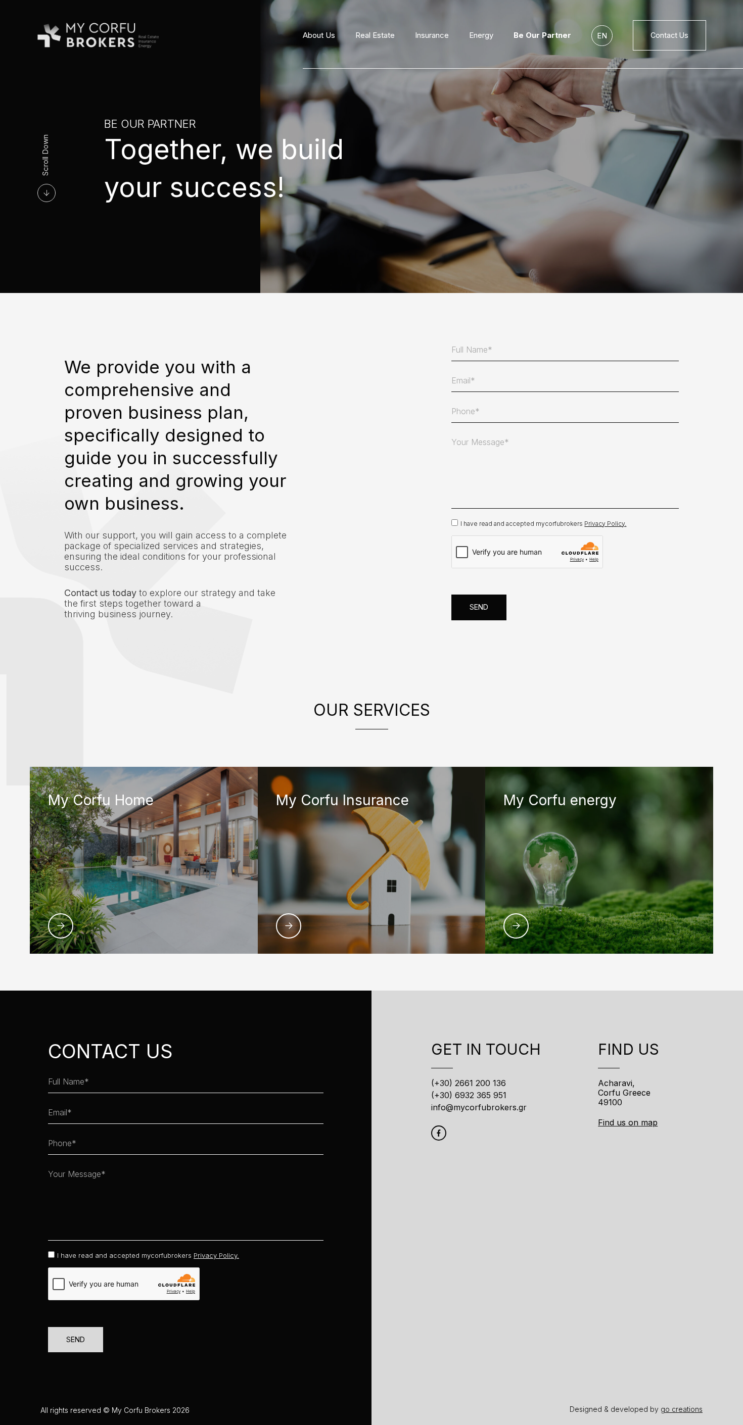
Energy (481, 35)
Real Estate (375, 35)
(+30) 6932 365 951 (468, 1095)
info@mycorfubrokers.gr (479, 1107)
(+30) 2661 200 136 (468, 1083)
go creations (682, 1409)
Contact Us (669, 35)
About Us (319, 35)
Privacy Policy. (605, 523)
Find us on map (628, 1122)
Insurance (432, 35)
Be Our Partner (542, 35)
